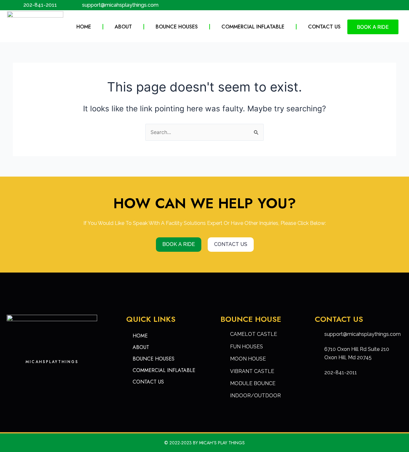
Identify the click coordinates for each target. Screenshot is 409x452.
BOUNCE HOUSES (177, 26)
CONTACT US (324, 26)
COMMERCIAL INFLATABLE (252, 26)
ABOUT (123, 26)
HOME (83, 26)
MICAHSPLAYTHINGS (52, 362)
